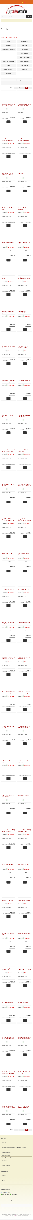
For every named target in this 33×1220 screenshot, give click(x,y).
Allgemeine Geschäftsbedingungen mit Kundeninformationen (14, 1147)
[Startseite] (12, 2)
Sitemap (3, 1180)
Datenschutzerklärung (6, 1152)
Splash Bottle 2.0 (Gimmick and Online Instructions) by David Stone (8, 520)
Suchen (29, 16)
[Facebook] (30, 2)
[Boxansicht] (29, 83)
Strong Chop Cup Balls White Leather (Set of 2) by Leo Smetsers (8, 658)
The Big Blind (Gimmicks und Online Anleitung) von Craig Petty (8, 866)
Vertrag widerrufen (6, 1144)
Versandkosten (12, 118)
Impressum (4, 1160)
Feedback (4, 1183)
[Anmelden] (15, 2)
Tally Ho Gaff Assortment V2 (24, 795)
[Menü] (3, 21)
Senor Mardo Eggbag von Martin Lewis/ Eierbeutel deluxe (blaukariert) (7, 140)
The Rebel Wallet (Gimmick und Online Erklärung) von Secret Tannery (8, 1039)
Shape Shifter (21, 173)
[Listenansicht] (31, 83)
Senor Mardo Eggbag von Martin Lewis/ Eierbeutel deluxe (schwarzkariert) (7, 175)
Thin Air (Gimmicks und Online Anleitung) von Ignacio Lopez (8, 1108)
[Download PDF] (28, 2)
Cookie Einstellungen (6, 1165)
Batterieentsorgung (6, 1155)
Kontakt (3, 1162)
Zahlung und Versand (6, 1150)
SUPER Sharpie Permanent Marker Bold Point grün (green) (8, 693)
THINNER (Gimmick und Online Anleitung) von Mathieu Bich (23, 1108)
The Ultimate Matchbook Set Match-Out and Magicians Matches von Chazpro (24, 1039)
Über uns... (4, 1175)
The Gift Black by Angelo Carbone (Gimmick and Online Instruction (7, 969)
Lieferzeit (4, 1142)
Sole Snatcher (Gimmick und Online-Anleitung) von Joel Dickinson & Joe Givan (8, 382)
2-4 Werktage (11, 109)
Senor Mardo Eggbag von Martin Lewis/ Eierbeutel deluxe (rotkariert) (24, 140)
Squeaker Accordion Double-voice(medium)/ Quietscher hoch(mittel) (8, 589)
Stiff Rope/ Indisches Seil (24, 622)
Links (3, 1177)
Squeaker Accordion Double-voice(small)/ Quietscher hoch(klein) (24, 589)
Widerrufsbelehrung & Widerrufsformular (10, 1157)
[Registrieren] (19, 2)
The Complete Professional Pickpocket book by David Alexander (24, 900)
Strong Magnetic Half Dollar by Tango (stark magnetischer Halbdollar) (24, 658)
